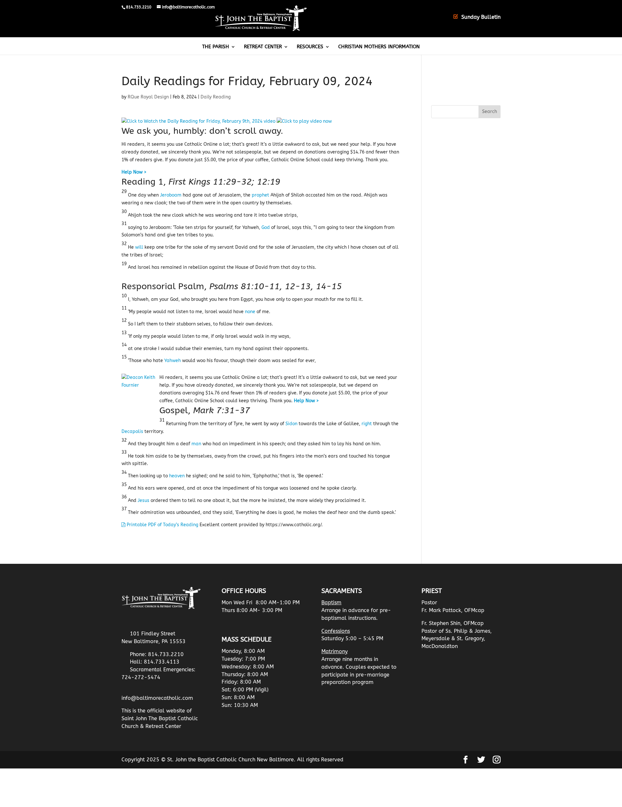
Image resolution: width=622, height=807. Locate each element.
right (367, 423)
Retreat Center (263, 47)
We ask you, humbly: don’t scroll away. (202, 131)
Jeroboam (170, 195)
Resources (310, 47)
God (265, 227)
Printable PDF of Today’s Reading (161, 525)
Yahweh (172, 360)
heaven (177, 476)
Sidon (291, 423)
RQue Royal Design (148, 97)
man (196, 444)
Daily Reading (216, 97)
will (139, 247)
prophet (260, 195)
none (250, 311)
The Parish (215, 47)
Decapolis (132, 431)
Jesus (143, 500)
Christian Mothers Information (379, 47)
